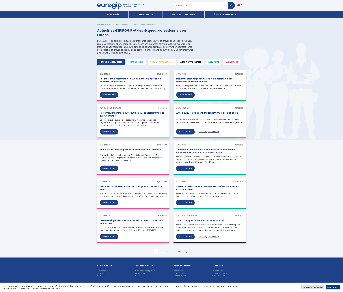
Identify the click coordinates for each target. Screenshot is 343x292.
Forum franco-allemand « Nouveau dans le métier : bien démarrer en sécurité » (130, 80)
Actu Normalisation (191, 61)
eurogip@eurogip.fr (219, 275)
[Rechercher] (231, 5)
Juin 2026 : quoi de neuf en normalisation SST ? (202, 220)
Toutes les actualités (110, 61)
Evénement (232, 61)
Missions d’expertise (183, 14)
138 (179, 251)
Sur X (99, 275)
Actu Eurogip (136, 61)
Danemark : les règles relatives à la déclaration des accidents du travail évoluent (204, 80)
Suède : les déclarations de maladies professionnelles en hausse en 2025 (207, 188)
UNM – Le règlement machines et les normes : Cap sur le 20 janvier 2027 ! (132, 222)
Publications (145, 14)
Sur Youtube (101, 273)
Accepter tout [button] (332, 287)
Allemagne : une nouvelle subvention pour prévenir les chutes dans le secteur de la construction (205, 151)
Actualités (113, 14)
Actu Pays (213, 61)
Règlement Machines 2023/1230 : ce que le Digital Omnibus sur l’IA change (132, 114)
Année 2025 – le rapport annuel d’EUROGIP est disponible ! (208, 112)
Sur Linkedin (101, 271)
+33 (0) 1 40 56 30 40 (219, 273)
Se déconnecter (179, 273)
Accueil (100, 25)
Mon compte (178, 271)
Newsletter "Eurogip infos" (145, 271)
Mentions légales (180, 275)
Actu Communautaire (162, 61)
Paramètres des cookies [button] (313, 287)
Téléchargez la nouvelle (209, 131)
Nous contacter (217, 271)
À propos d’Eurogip (225, 14)
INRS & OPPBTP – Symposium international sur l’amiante (130, 149)
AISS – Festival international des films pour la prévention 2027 (131, 188)
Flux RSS (138, 275)
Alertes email (140, 273)
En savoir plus (109, 94)
